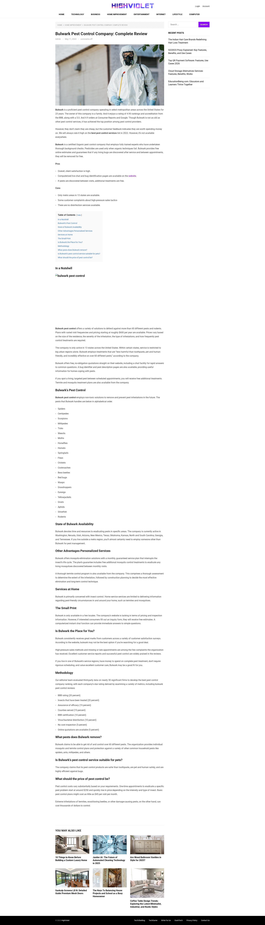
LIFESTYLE (177, 14)
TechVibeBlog (139, 920)
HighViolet (65, 920)
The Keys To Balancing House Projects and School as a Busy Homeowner (108, 893)
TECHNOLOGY (77, 14)
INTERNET (161, 14)
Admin (58, 39)
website (132, 176)
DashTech (179, 920)
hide (79, 215)
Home (61, 14)
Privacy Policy (191, 920)
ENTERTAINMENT (141, 14)
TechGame (153, 920)
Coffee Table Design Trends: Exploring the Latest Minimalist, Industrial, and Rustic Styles (145, 904)
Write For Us (166, 920)
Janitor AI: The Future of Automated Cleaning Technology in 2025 (109, 860)
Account (206, 6)
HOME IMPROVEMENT (117, 14)
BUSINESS (95, 14)
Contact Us (205, 920)
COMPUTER (194, 14)
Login (197, 6)
